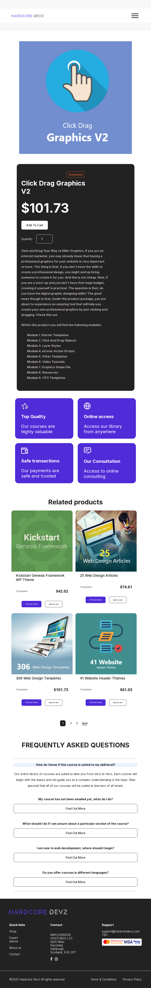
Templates (75, 174)
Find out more (31, 604)
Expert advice (13, 939)
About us (15, 948)
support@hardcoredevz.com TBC (121, 933)
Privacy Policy (132, 979)
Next (84, 723)
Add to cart (34, 225)
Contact (14, 954)
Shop (12, 931)
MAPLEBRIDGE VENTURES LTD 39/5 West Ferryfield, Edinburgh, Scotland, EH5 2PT (63, 943)
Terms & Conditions (103, 979)
